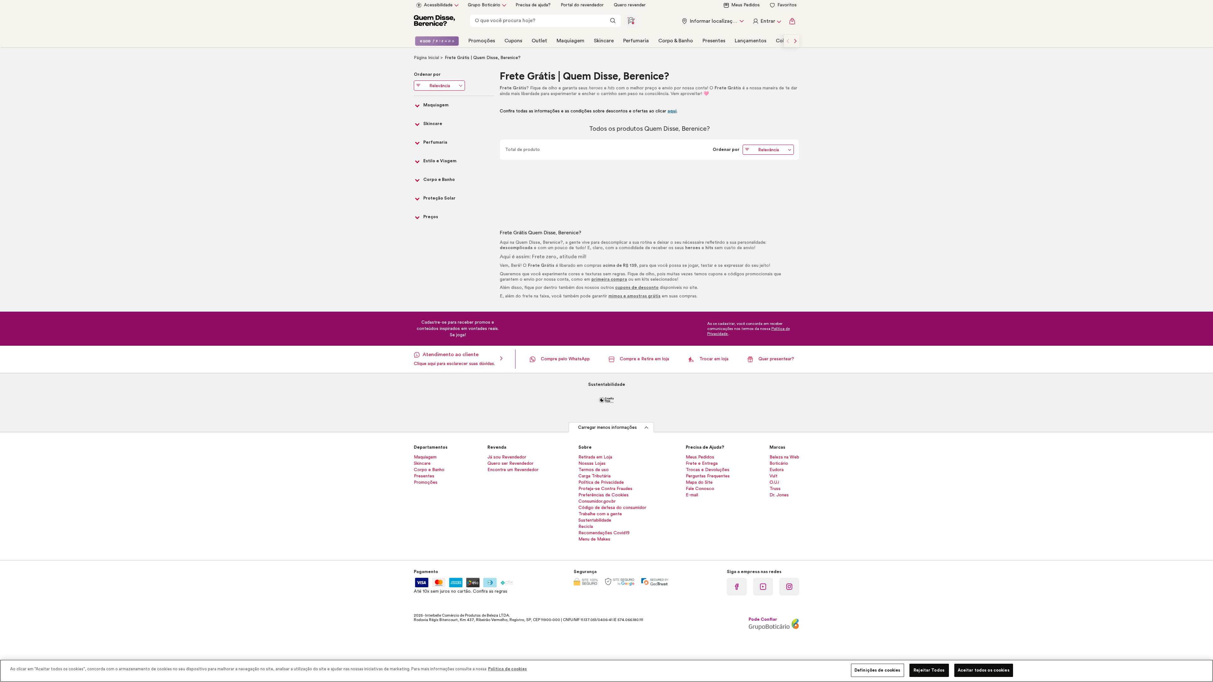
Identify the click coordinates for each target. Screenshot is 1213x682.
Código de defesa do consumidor (612, 508)
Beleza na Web (784, 457)
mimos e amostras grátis (634, 296)
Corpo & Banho (675, 40)
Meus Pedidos (745, 5)
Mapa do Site (699, 482)
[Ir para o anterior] (788, 41)
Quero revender (630, 5)
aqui (672, 111)
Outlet (539, 40)
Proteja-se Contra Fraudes (605, 489)
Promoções (481, 40)
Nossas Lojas (592, 463)
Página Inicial (427, 58)
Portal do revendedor (582, 5)
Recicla (585, 526)
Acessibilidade (438, 5)
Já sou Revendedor (506, 457)
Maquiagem (570, 40)
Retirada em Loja (595, 457)
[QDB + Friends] (437, 41)
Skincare (604, 40)
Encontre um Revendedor (513, 470)
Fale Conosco (700, 489)
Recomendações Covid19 (604, 533)
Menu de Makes (594, 539)
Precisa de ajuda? (533, 5)
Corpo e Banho (429, 470)
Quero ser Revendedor (510, 463)
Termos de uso (593, 470)
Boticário (778, 463)
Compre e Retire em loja (644, 359)
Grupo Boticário (484, 5)
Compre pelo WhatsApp (565, 359)
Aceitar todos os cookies (984, 670)
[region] (606, 671)
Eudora (776, 470)
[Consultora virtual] (631, 21)
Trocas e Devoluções (707, 470)
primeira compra (609, 279)
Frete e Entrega (702, 463)
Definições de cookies (877, 670)
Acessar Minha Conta (766, 21)
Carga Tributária (594, 476)
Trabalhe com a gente (600, 514)
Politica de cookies (507, 669)
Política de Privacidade (601, 482)
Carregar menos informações (607, 427)
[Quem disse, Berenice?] (434, 21)
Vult (773, 476)
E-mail (692, 495)
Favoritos (787, 5)
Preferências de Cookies (603, 495)
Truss (775, 489)
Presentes (714, 40)
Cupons (513, 40)
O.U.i (774, 482)
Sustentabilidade (594, 520)
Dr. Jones (779, 495)
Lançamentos (750, 40)
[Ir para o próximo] (795, 41)
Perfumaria (636, 40)
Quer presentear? (776, 359)
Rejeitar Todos (929, 670)
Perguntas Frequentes (708, 476)
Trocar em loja (713, 359)
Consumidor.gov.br (597, 501)
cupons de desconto (637, 287)
